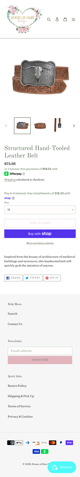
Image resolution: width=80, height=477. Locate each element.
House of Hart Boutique (45, 464)
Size (6, 202)
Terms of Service (19, 406)
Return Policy (17, 386)
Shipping (10, 179)
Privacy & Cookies (20, 416)
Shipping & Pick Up (21, 396)
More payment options (40, 242)
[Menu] (73, 19)
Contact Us (15, 324)
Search (12, 313)
